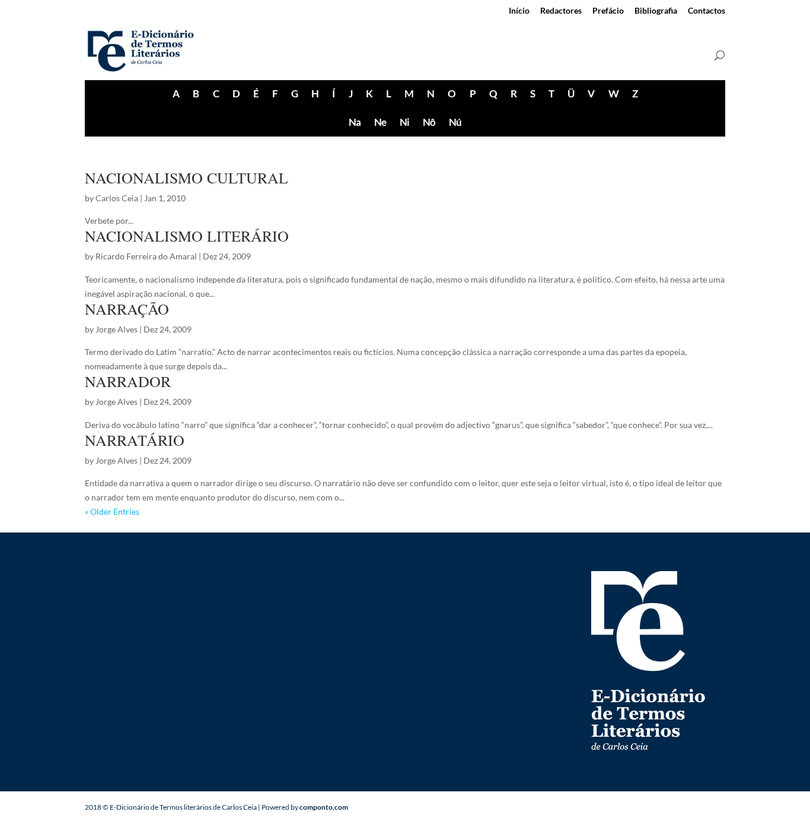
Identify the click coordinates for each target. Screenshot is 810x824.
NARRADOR (128, 381)
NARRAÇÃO (127, 309)
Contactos (706, 11)
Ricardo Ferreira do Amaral (146, 256)
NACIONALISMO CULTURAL (186, 177)
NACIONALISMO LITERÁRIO (187, 236)
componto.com (323, 807)
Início (519, 11)
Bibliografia (655, 11)
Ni (404, 122)
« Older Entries (112, 511)
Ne (380, 122)
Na (355, 122)
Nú (455, 122)
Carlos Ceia (116, 198)
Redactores (561, 11)
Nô (429, 122)
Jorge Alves (116, 329)
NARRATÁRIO (134, 440)
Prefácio (608, 11)
